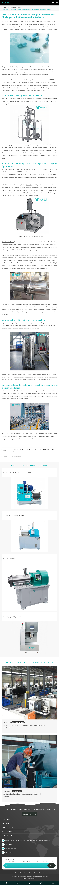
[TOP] (53, 883)
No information (16, 457)
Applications (7, 828)
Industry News (16, 7)
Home (4, 7)
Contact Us (7, 835)
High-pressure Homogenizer (9, 255)
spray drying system (15, 323)
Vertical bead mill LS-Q (8, 242)
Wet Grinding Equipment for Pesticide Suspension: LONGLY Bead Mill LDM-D (33, 450)
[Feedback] (41, 883)
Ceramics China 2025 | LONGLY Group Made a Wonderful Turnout (24, 725)
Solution (6, 824)
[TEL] (29, 883)
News (9, 7)
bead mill (28, 185)
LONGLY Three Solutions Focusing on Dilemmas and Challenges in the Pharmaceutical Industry (27, 9)
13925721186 (8, 844)
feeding (27, 145)
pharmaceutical (8, 67)
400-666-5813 (8, 852)
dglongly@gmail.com (10, 848)
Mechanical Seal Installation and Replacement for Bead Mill (22, 794)
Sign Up (51, 865)
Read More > (6, 727)
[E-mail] (18, 883)
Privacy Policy (31, 878)
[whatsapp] (6, 883)
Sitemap (24, 878)
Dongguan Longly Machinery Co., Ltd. (27, 876)
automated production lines (16, 391)
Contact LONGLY (28, 814)
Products (6, 820)
